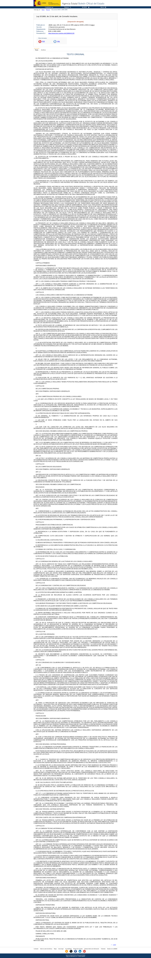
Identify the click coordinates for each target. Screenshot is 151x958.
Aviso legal (61, 948)
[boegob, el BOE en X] (71, 952)
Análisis (43, 50)
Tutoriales (103, 948)
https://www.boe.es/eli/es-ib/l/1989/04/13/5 (61, 33)
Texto (36, 50)
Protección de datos (78, 948)
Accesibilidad (68, 948)
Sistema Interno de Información (91, 948)
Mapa (55, 948)
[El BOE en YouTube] (84, 952)
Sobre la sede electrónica (46, 948)
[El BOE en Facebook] (75, 952)
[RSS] (66, 952)
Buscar (48, 9)
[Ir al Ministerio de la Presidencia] (47, 3)
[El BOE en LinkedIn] (80, 952)
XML (58, 41)
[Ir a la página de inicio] (83, 3)
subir (114, 945)
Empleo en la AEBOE (112, 948)
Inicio (43, 9)
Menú (102, 7)
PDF (43, 41)
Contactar (36, 948)
